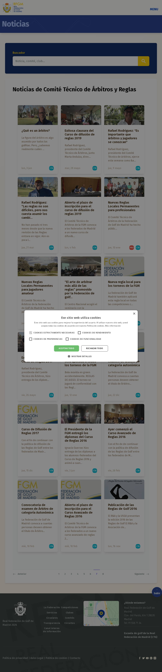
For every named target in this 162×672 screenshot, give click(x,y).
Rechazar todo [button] (94, 348)
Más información (113, 325)
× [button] (134, 313)
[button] (81, 356)
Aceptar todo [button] (66, 348)
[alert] (81, 336)
